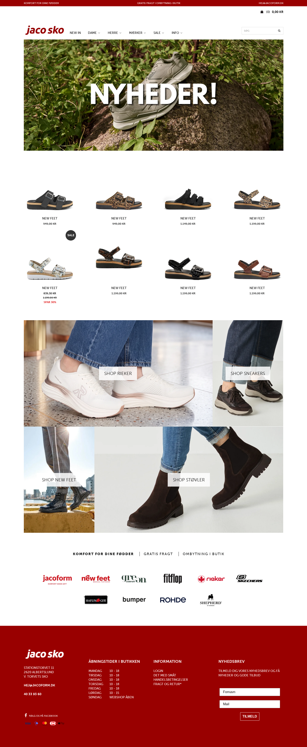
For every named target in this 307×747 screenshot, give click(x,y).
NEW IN (75, 32)
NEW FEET (49, 218)
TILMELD (249, 716)
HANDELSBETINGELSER (171, 680)
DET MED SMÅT (165, 675)
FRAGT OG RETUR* (167, 684)
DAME (93, 32)
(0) (274, 12)
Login (158, 671)
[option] (153, 95)
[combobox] (262, 30)
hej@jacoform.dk (39, 685)
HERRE (113, 32)
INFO (176, 32)
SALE (157, 32)
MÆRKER (136, 32)
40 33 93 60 (32, 694)
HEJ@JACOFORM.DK (271, 3)
